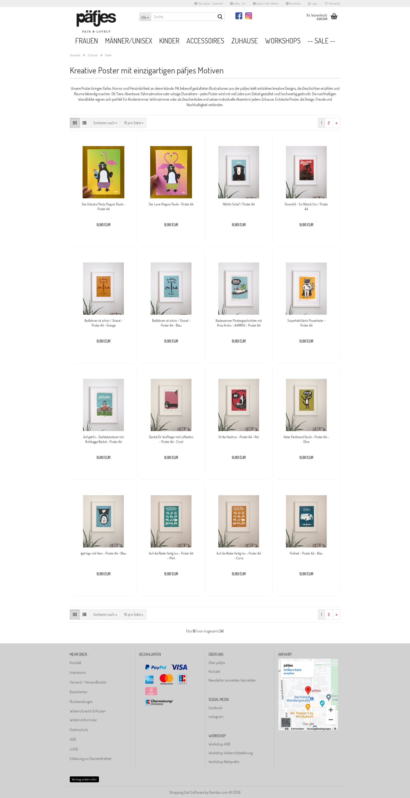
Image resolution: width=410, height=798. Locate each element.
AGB (73, 739)
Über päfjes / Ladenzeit (210, 3)
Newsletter (295, 3)
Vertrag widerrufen (84, 779)
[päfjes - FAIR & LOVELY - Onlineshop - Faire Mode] (101, 21)
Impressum (78, 672)
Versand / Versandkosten (88, 682)
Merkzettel (334, 3)
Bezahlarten (78, 691)
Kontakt (75, 662)
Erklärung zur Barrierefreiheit (91, 758)
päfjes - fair (239, 3)
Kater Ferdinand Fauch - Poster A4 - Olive (306, 439)
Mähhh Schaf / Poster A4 (239, 204)
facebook (215, 707)
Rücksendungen (81, 701)
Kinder (169, 40)
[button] (75, 123)
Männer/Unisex (128, 40)
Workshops (283, 40)
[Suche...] (220, 17)
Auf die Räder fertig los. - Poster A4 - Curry (239, 555)
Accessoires (205, 40)
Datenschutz (79, 729)
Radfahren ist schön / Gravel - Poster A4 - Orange (103, 322)
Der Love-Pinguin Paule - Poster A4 (171, 204)
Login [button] (314, 3)
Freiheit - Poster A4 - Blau (306, 553)
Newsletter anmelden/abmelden (232, 680)
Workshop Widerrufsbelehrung (231, 752)
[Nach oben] (397, 791)
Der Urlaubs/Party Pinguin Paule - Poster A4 (103, 206)
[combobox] (105, 123)
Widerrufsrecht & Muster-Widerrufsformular (88, 715)
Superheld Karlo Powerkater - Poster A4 (306, 322)
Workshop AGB (219, 744)
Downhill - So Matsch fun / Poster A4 (306, 206)
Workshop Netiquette (224, 761)
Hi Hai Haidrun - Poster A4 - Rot (239, 437)
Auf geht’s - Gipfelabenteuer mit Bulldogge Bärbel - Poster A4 (103, 439)
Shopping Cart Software (186, 792)
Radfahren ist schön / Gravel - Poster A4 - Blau (171, 322)
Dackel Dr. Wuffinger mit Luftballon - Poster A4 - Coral (171, 439)
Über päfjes (217, 662)
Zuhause (244, 40)
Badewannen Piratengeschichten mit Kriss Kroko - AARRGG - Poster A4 (239, 322)
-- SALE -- (321, 40)
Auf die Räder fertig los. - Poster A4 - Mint (171, 555)
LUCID (74, 749)
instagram (216, 716)
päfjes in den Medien (267, 3)
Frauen (86, 40)
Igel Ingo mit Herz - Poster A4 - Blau (103, 553)
